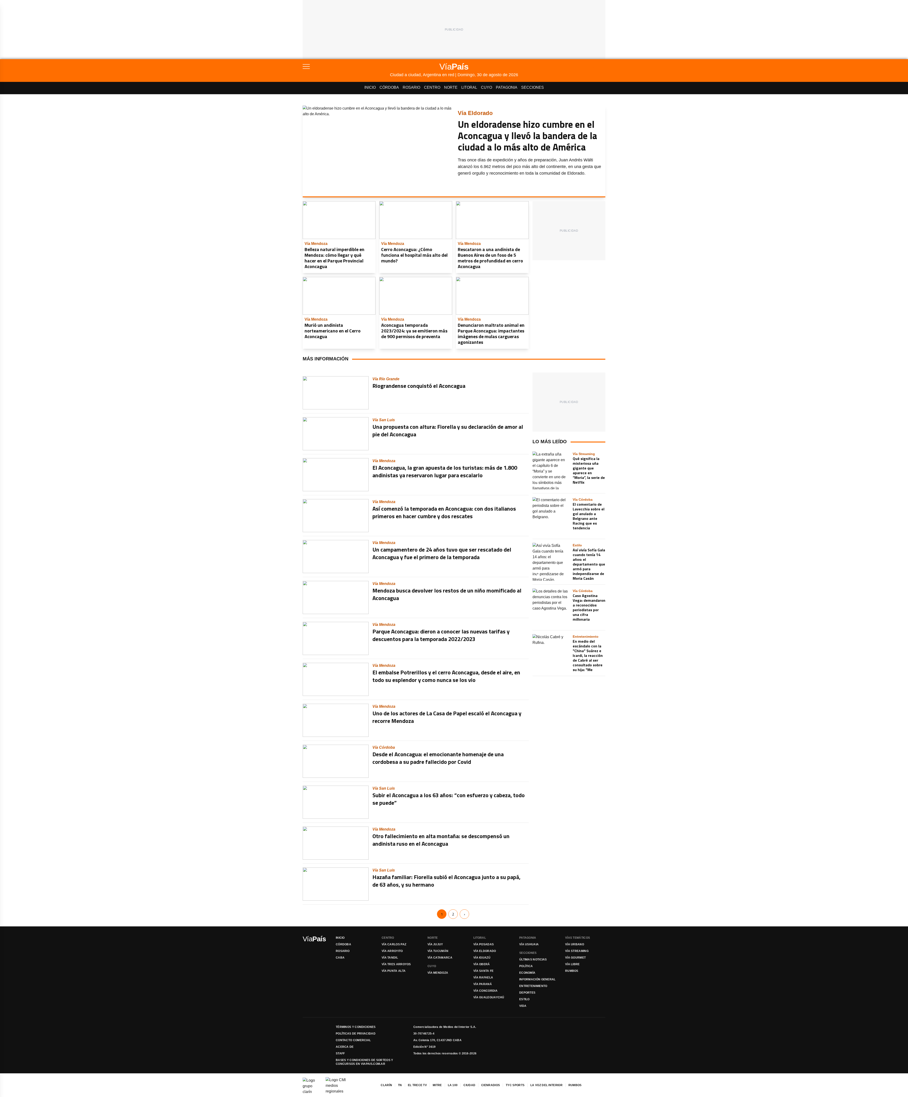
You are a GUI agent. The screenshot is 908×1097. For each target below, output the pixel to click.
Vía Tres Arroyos (396, 964)
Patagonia (506, 87)
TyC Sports (515, 1085)
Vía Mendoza (438, 972)
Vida (522, 1006)
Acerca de (345, 1046)
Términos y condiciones (356, 1027)
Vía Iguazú (481, 957)
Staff (340, 1053)
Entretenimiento (533, 986)
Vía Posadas (483, 944)
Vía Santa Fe (483, 971)
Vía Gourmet (575, 957)
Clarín (386, 1085)
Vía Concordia (485, 990)
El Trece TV (417, 1085)
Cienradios (490, 1085)
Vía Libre (572, 964)
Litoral (469, 87)
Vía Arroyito (392, 951)
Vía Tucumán (438, 951)
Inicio (370, 87)
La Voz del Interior (546, 1085)
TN (400, 1085)
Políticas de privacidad (355, 1033)
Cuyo (486, 87)
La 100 (453, 1085)
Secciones (532, 87)
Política (526, 966)
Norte (451, 87)
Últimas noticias (533, 959)
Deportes (527, 992)
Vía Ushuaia (529, 944)
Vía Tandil (390, 957)
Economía (527, 972)
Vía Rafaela (483, 977)
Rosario (411, 87)
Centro (432, 87)
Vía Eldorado (484, 951)
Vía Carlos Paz (394, 944)
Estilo (524, 999)
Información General (537, 979)
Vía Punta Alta (394, 971)
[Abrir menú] (346, 66)
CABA (340, 957)
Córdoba (389, 87)
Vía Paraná (482, 984)
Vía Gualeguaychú (488, 997)
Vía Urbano (574, 944)
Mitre (437, 1085)
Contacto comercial (353, 1040)
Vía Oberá (481, 964)
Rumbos (571, 971)
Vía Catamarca (440, 957)
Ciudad (469, 1085)
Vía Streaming (577, 951)
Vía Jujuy (435, 944)
